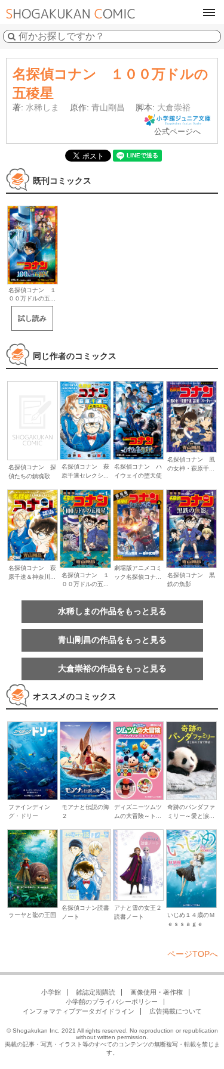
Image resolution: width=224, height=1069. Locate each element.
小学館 (51, 992)
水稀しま (42, 107)
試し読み (32, 318)
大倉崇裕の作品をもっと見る (112, 668)
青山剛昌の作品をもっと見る (112, 640)
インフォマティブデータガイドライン (78, 1011)
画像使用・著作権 (156, 992)
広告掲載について (175, 1011)
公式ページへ (177, 131)
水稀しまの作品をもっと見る (112, 611)
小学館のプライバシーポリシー (112, 1001)
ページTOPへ (192, 954)
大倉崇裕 (174, 107)
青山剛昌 (108, 107)
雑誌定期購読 (95, 992)
